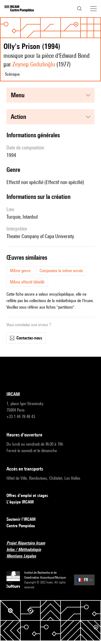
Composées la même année (61, 270)
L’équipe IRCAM (20, 502)
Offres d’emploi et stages (27, 495)
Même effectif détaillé (27, 282)
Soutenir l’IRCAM (21, 519)
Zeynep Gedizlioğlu (33, 64)
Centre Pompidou (20, 525)
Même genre (20, 270)
